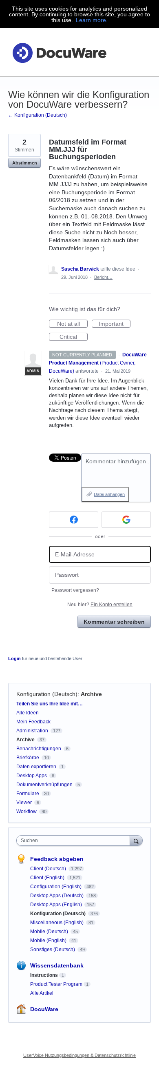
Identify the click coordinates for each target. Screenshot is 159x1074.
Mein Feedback (33, 722)
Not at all (72, 324)
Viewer (24, 802)
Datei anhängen (109, 494)
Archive (91, 694)
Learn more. (92, 20)
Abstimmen (24, 162)
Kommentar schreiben (114, 621)
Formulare (27, 793)
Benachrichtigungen (38, 749)
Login (14, 658)
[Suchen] (136, 840)
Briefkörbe (27, 757)
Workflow (26, 811)
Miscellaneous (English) (57, 922)
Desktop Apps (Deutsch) (57, 895)
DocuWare (44, 1009)
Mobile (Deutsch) (49, 931)
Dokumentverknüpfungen (44, 784)
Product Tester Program (56, 984)
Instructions (44, 975)
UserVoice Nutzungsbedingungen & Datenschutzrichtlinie (79, 1055)
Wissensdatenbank (57, 965)
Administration (32, 731)
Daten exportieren (36, 766)
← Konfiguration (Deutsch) (37, 115)
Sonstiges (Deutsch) (53, 949)
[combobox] (75, 840)
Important (114, 324)
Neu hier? (99, 604)
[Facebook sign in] (73, 519)
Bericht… (103, 277)
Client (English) (48, 878)
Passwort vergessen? (75, 590)
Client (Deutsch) (48, 869)
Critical (74, 337)
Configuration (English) (56, 886)
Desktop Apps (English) (56, 904)
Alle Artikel (41, 993)
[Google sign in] (126, 519)
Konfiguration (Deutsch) (46, 694)
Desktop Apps (31, 775)
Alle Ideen (27, 713)
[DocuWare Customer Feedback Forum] (59, 52)
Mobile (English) (49, 940)
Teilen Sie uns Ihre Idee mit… (49, 704)
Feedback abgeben (57, 859)
